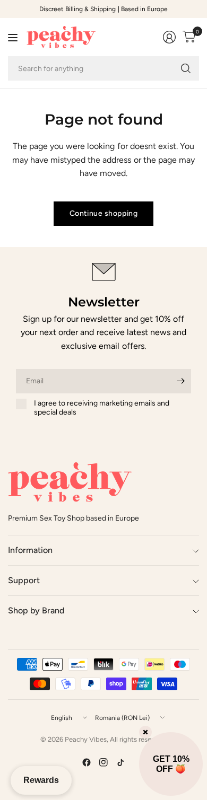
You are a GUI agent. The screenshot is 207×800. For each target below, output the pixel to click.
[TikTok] (120, 762)
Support (24, 580)
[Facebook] (86, 762)
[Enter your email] (180, 381)
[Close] (145, 732)
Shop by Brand (36, 610)
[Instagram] (103, 762)
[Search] (185, 68)
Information (30, 550)
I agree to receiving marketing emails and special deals (101, 408)
